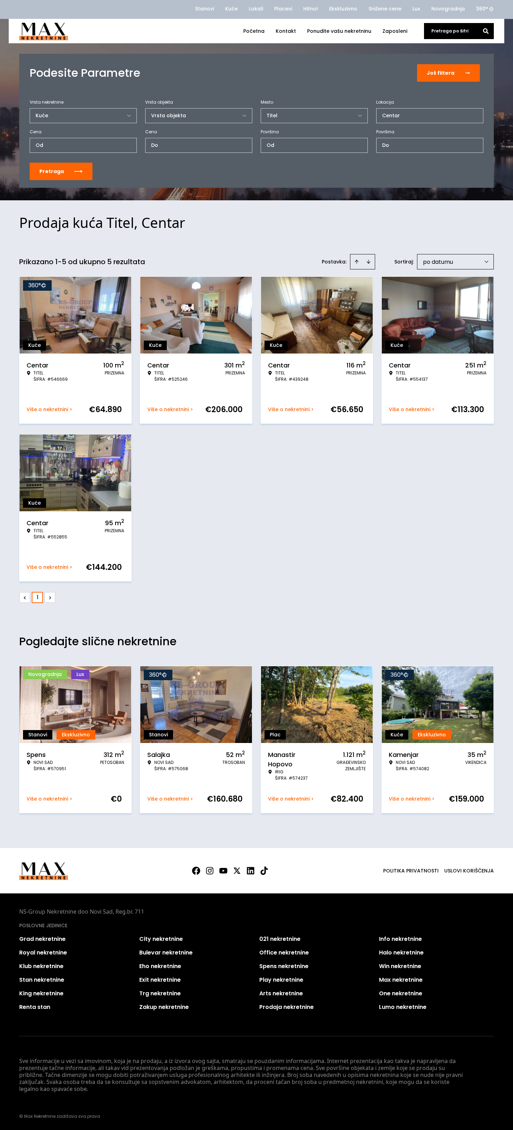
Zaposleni (394, 31)
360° (482, 8)
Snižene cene (385, 8)
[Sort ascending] (356, 261)
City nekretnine (161, 939)
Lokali (256, 8)
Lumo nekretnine (402, 1007)
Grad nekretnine (42, 939)
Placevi (283, 8)
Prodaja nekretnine (286, 1007)
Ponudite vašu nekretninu (339, 31)
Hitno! (310, 8)
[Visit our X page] (237, 871)
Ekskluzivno (343, 8)
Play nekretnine (281, 980)
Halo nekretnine (401, 953)
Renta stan (34, 1007)
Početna (254, 31)
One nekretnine (400, 993)
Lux (416, 8)
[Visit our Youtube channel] (223, 871)
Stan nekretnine (41, 980)
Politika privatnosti (411, 870)
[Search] (486, 31)
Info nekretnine (400, 939)
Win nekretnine (400, 966)
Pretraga (51, 171)
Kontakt (286, 31)
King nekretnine (41, 993)
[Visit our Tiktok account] (264, 871)
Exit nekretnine (160, 980)
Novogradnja (448, 8)
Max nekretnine (401, 980)
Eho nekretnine (160, 966)
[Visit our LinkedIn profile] (250, 871)
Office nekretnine (284, 953)
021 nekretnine (279, 939)
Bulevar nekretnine (166, 953)
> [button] (50, 597)
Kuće (231, 8)
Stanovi (204, 8)
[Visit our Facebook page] (196, 871)
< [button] (25, 597)
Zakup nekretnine (164, 1007)
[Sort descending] (368, 261)
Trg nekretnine (160, 993)
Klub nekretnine (41, 966)
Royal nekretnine (43, 953)
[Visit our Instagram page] (210, 871)
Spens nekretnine (283, 966)
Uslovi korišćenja (469, 870)
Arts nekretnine (281, 993)
